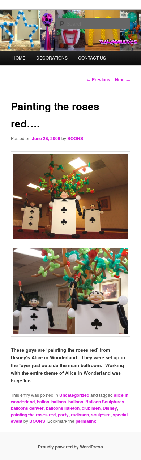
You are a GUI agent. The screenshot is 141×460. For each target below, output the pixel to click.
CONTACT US (92, 58)
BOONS (75, 138)
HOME (18, 58)
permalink (86, 421)
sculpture (101, 414)
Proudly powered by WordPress (70, 446)
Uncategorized (74, 395)
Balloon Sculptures (104, 401)
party (63, 414)
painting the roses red (33, 414)
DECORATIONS (52, 58)
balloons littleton (63, 408)
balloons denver (27, 408)
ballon (43, 401)
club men (91, 408)
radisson (80, 414)
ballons (58, 401)
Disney (110, 408)
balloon (75, 401)
